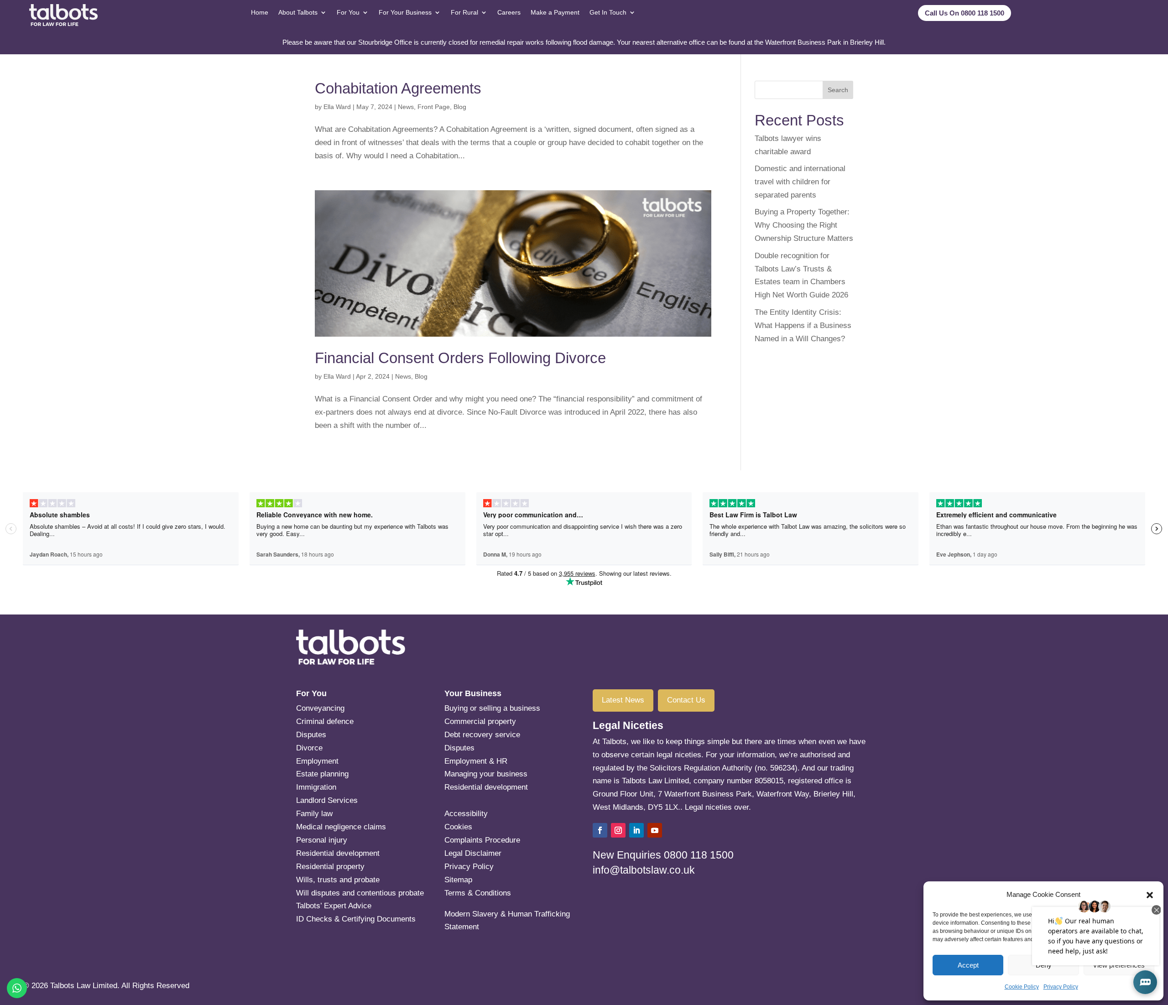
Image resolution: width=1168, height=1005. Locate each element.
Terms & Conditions (477, 893)
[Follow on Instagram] (618, 830)
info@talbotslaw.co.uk (644, 870)
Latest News (623, 700)
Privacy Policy (1060, 987)
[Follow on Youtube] (654, 830)
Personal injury (321, 840)
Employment (317, 761)
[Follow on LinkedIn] (636, 830)
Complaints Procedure (482, 840)
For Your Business (405, 12)
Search (838, 90)
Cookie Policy (1022, 987)
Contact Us (686, 700)
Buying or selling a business (492, 708)
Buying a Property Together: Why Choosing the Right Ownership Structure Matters (804, 225)
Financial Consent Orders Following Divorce (460, 357)
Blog (460, 106)
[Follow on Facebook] (600, 830)
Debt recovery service (482, 734)
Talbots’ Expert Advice (333, 905)
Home (259, 12)
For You (348, 12)
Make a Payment (555, 12)
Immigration (316, 787)
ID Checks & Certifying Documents (356, 919)
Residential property (330, 866)
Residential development (338, 853)
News (406, 106)
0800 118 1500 (699, 855)
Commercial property (480, 721)
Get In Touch (607, 12)
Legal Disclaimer (472, 853)
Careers (509, 12)
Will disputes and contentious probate (360, 893)
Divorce (309, 748)
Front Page (433, 106)
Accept (968, 965)
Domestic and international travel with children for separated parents (800, 181)
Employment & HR (475, 761)
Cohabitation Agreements (398, 88)
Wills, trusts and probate (338, 879)
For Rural (464, 12)
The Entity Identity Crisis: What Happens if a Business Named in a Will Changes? (803, 325)
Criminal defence (325, 721)
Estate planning (355, 774)
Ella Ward (337, 106)
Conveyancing (320, 708)
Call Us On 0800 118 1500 (964, 13)
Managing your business (485, 774)
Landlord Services (327, 800)
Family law (314, 813)
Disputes (311, 734)
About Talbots (298, 12)
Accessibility (466, 813)
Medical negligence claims (341, 827)
